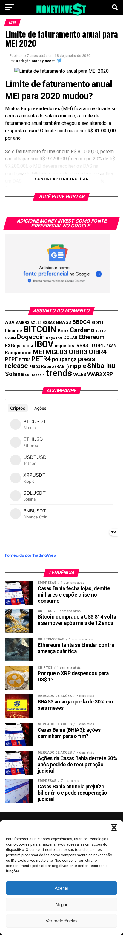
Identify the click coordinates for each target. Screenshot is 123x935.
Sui (27, 375)
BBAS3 (63, 322)
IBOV (43, 344)
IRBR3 (81, 345)
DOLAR (70, 337)
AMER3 (23, 322)
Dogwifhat (54, 338)
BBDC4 (81, 322)
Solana (14, 374)
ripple (78, 365)
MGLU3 (56, 352)
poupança (64, 359)
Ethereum (91, 337)
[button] (114, 827)
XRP (108, 374)
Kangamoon (18, 352)
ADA (10, 322)
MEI (38, 352)
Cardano (82, 330)
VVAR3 (94, 374)
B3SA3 (48, 322)
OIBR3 (78, 352)
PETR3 (24, 360)
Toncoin (37, 375)
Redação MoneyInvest (35, 61)
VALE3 (79, 374)
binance (13, 330)
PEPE (11, 359)
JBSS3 (110, 346)
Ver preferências (62, 920)
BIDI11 (97, 322)
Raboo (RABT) (55, 366)
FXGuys (13, 345)
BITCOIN (39, 329)
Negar (61, 904)
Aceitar (61, 888)
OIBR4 (98, 352)
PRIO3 (34, 366)
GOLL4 (28, 346)
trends (59, 373)
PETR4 (41, 359)
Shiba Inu (101, 365)
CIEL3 (101, 331)
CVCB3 (10, 338)
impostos (64, 345)
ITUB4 (96, 345)
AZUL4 (36, 323)
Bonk (63, 330)
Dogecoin (31, 337)
